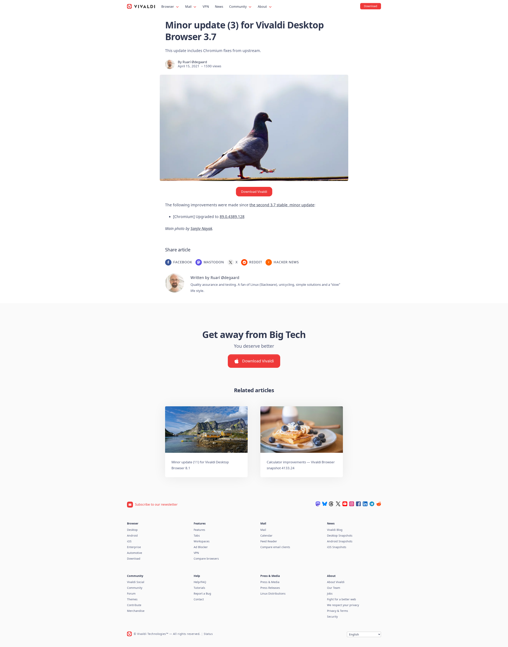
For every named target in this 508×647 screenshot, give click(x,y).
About (263, 6)
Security (332, 616)
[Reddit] (378, 503)
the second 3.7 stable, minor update (281, 205)
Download (133, 558)
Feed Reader (268, 541)
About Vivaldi (335, 582)
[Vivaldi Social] (318, 503)
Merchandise (135, 611)
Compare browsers (206, 558)
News (219, 6)
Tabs (197, 535)
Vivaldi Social (135, 582)
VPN (206, 6)
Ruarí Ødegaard (195, 62)
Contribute (134, 605)
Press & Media (269, 582)
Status (208, 634)
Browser (168, 6)
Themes (132, 599)
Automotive (134, 553)
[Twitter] (338, 503)
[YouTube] (345, 503)
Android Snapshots (339, 541)
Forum (131, 593)
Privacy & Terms (337, 611)
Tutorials (199, 588)
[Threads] (331, 503)
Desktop (132, 530)
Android (132, 535)
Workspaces (202, 541)
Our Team (333, 588)
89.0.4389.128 (232, 216)
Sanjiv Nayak (201, 228)
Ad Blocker (201, 547)
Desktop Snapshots (339, 535)
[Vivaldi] (141, 6)
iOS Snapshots (336, 547)
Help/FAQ (200, 582)
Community (238, 6)
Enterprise (134, 547)
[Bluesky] (324, 503)
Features (199, 530)
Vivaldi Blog (335, 530)
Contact (199, 599)
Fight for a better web (341, 599)
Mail (188, 6)
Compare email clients (275, 547)
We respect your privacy (343, 605)
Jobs (330, 593)
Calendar (266, 535)
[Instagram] (351, 503)
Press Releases (270, 588)
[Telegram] (371, 503)
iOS (129, 541)
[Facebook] (358, 503)
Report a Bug (202, 593)
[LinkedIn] (365, 503)
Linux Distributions (273, 593)
